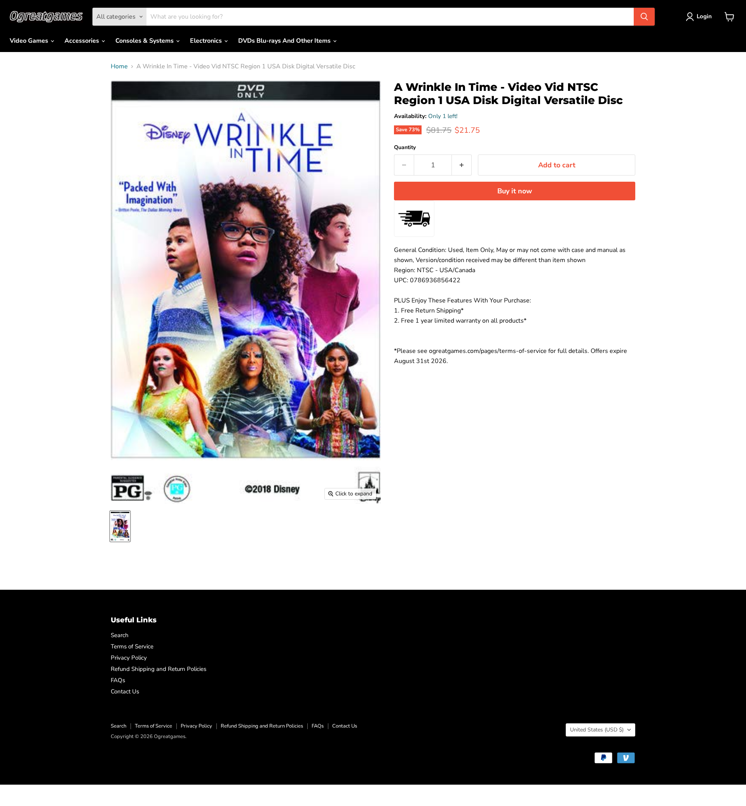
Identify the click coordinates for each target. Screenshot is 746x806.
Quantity (405, 147)
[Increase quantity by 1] (462, 165)
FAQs (118, 680)
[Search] (644, 17)
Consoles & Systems (145, 40)
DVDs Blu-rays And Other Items (285, 40)
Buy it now (514, 191)
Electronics (206, 40)
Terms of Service (132, 646)
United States (597, 729)
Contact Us (125, 691)
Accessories (82, 40)
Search (120, 635)
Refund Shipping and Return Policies (158, 669)
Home (119, 66)
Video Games (30, 40)
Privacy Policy (129, 658)
